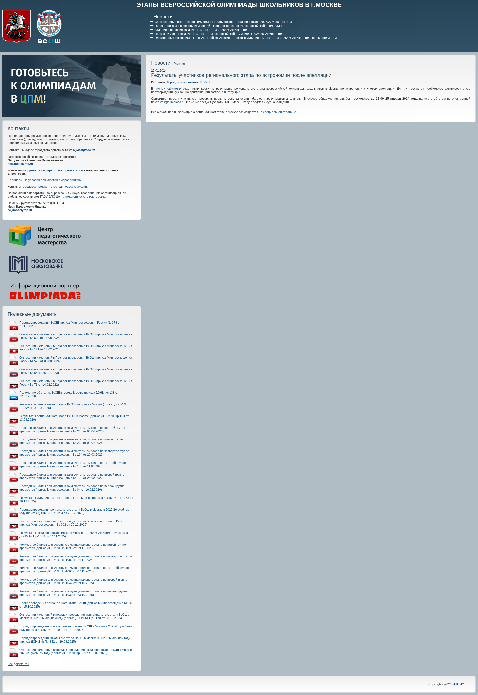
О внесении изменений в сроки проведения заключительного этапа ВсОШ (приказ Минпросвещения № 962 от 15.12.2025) (71, 523)
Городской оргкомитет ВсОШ (188, 82)
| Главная (178, 63)
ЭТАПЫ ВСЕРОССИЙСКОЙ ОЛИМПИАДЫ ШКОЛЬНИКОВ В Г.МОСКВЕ (239, 4)
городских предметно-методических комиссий (54, 186)
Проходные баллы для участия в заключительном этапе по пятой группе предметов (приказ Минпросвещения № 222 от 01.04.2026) (71, 441)
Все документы (18, 664)
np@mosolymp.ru (20, 164)
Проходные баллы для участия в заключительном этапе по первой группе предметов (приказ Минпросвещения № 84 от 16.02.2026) (72, 487)
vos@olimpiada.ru (82, 150)
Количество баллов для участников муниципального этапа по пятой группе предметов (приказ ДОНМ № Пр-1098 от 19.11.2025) (72, 546)
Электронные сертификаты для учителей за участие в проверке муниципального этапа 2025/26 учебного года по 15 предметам (246, 38)
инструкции (232, 92)
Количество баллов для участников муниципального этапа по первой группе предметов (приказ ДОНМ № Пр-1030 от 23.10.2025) (73, 593)
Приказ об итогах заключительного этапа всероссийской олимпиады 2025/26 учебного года (219, 34)
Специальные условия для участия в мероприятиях (44, 180)
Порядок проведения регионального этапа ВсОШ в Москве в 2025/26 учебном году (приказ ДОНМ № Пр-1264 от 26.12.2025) (74, 511)
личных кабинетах (168, 88)
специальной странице (279, 112)
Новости (163, 16)
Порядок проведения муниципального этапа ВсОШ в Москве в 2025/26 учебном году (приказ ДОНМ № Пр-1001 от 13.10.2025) (75, 628)
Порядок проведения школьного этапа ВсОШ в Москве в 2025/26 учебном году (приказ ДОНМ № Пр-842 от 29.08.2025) (74, 639)
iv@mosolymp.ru (20, 210)
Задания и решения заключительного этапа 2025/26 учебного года (202, 30)
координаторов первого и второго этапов (52, 170)
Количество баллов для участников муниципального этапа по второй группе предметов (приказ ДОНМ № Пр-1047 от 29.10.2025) (73, 581)
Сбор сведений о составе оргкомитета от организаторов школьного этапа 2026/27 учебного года (223, 22)
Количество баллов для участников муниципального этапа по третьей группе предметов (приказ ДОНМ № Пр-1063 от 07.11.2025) (74, 569)
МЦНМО (458, 684)
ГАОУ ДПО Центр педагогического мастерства (73, 196)
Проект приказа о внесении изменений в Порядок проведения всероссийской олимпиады (218, 26)
